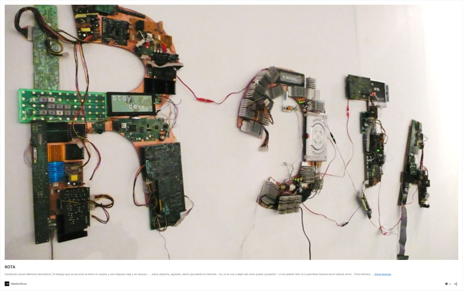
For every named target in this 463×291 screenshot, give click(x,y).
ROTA (10, 267)
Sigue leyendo (382, 274)
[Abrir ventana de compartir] (455, 283)
